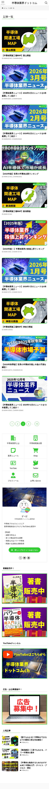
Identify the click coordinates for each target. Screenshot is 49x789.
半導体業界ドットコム (24, 3)
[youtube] (24, 557)
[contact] (28, 557)
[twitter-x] (20, 557)
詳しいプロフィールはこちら (25, 550)
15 (37, 424)
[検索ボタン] (46, 3)
